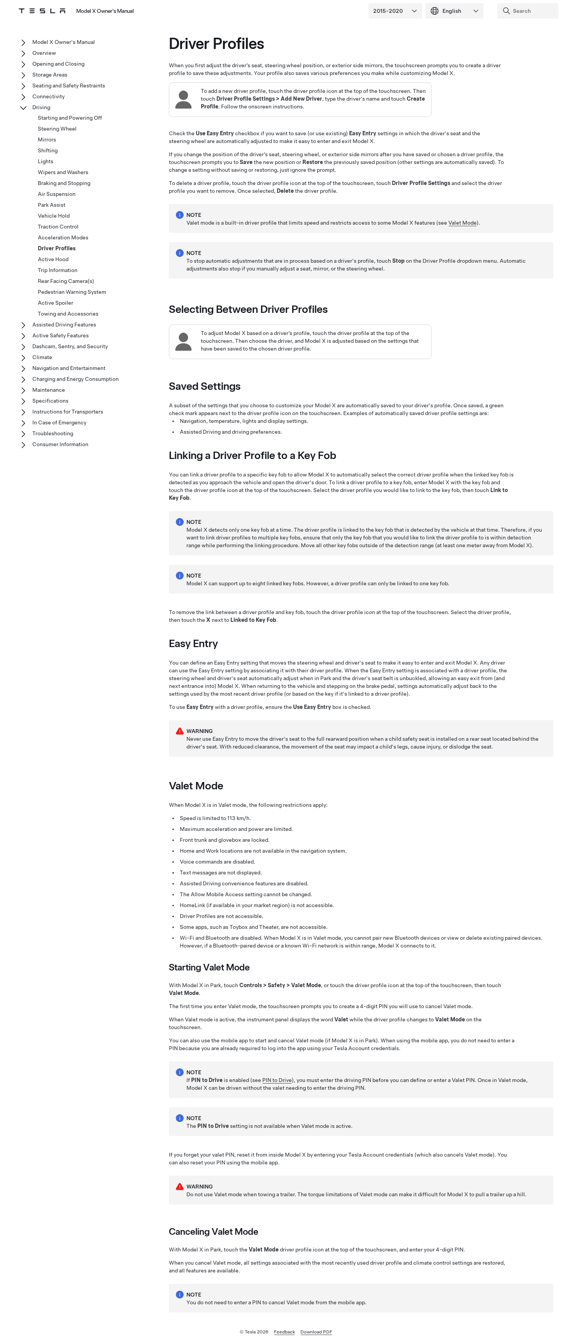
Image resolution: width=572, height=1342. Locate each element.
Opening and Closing (58, 64)
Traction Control (58, 226)
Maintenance (48, 390)
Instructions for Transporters (67, 411)
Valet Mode (462, 223)
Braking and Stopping (64, 183)
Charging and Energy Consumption (75, 379)
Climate (42, 357)
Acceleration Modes (63, 237)
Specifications (50, 401)
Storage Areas (49, 75)
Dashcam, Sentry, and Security (70, 346)
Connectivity (48, 96)
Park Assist (51, 205)
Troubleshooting (52, 433)
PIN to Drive (277, 1080)
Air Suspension (56, 194)
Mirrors (47, 139)
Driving (41, 107)
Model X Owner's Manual (105, 11)
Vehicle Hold (54, 216)
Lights (45, 161)
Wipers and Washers (63, 172)
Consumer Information (60, 444)
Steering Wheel (57, 129)
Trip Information (57, 270)
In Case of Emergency (59, 422)
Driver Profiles (56, 248)
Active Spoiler (55, 303)
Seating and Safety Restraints (68, 85)
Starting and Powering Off (70, 118)
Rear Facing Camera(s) (66, 281)
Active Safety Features (60, 335)
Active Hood (53, 259)
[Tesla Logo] (42, 11)
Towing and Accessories (68, 314)
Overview (44, 53)
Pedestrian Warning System (72, 292)
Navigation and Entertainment (68, 368)
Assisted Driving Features (64, 324)
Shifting (48, 150)
